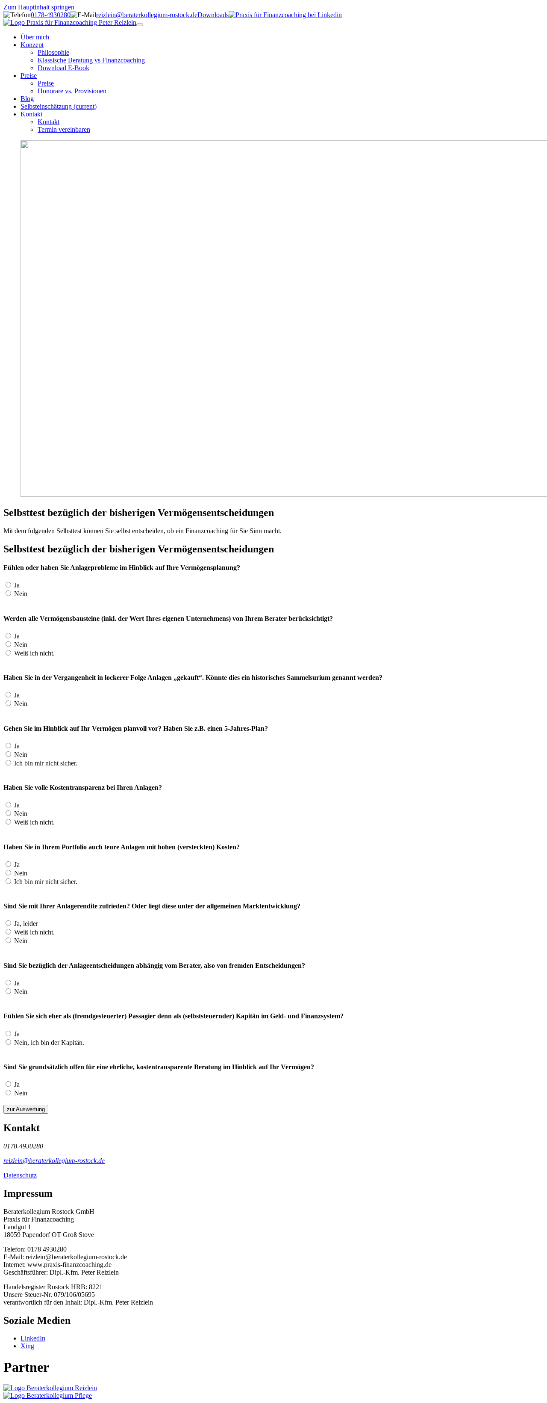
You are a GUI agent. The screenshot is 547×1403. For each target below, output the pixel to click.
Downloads (213, 14)
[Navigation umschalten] (139, 25)
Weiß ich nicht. (33, 653)
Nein (19, 593)
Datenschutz (20, 1175)
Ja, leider (25, 923)
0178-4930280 (51, 14)
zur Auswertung (26, 1109)
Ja (16, 585)
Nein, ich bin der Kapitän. (48, 1042)
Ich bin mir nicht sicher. (44, 763)
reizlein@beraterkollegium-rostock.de (146, 14)
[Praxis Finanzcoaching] (69, 22)
